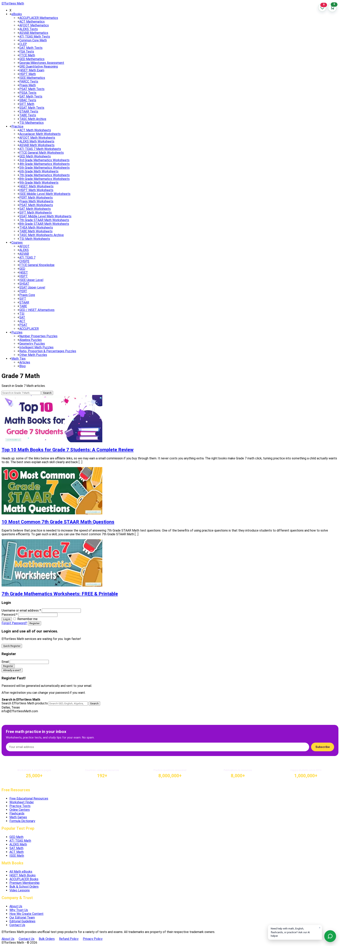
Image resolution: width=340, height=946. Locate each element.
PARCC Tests (28, 81)
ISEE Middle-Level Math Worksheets (44, 194)
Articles (24, 362)
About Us (15, 906)
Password (10, 614)
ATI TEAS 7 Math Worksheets (40, 149)
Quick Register (11, 645)
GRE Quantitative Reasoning (38, 66)
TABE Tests (27, 115)
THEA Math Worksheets (36, 227)
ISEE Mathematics (32, 78)
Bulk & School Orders (24, 886)
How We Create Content (26, 914)
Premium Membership (24, 883)
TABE (23, 306)
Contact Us (17, 925)
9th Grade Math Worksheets (38, 182)
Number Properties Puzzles (38, 336)
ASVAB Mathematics (33, 33)
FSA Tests (26, 51)
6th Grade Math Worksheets (38, 171)
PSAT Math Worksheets (36, 205)
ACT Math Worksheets (35, 130)
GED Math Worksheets (35, 156)
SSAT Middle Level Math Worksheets (45, 216)
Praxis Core (27, 295)
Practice (17, 126)
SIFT (22, 299)
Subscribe (322, 747)
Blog (22, 366)
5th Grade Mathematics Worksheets (44, 167)
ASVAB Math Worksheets (37, 145)
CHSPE (24, 261)
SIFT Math (26, 104)
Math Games (18, 817)
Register (35, 623)
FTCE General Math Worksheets (41, 153)
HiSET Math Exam (31, 70)
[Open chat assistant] (330, 936)
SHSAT (24, 284)
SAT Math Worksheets (35, 209)
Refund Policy (69, 939)
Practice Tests (19, 806)
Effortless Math (13, 3)
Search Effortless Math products (25, 703)
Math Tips (18, 358)
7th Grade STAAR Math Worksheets (44, 220)
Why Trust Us (18, 910)
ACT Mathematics (32, 21)
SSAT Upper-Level (32, 287)
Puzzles (16, 332)
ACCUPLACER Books (23, 879)
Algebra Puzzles (30, 340)
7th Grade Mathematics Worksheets (44, 175)
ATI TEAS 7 (27, 257)
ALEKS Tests (28, 29)
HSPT (23, 276)
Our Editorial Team (22, 917)
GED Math (16, 837)
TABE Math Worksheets (36, 231)
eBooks (16, 14)
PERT (23, 291)
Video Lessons (19, 890)
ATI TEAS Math (20, 841)
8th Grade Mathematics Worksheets (44, 179)
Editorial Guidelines (22, 921)
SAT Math (16, 848)
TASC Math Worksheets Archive (41, 235)
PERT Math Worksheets (36, 197)
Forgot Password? (14, 623)
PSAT (23, 325)
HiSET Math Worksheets (36, 186)
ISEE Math (16, 856)
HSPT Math (27, 74)
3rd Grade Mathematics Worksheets (44, 160)
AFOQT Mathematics (34, 25)
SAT (22, 317)
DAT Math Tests (30, 48)
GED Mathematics (31, 59)
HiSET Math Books (22, 875)
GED (22, 269)
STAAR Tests (28, 111)
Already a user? (12, 670)
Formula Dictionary (22, 821)
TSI (21, 314)
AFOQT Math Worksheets (37, 138)
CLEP (23, 44)
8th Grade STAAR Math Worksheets (44, 224)
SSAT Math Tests (31, 108)
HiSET (23, 272)
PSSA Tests (27, 93)
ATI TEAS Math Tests (34, 36)
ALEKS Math (18, 844)
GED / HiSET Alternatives (37, 310)
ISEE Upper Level (31, 280)
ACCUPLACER (29, 329)
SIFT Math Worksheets (35, 212)
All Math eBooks (20, 871)
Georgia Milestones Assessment (41, 63)
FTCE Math (27, 55)
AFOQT (24, 246)
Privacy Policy (93, 939)
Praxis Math (27, 85)
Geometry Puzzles (32, 343)
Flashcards (16, 813)
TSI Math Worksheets (34, 239)
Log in (6, 619)
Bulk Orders (47, 939)
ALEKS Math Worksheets (36, 141)
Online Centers (19, 810)
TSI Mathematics (31, 123)
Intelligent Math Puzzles (36, 347)
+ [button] (10, 14)
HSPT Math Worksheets (36, 190)
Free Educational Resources (28, 798)
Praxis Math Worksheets (36, 201)
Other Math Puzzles (33, 355)
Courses (17, 242)
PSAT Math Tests (31, 89)
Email (5, 662)
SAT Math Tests (30, 96)
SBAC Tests (27, 100)
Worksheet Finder (21, 802)
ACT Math (16, 852)
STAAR (24, 302)
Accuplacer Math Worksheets (40, 134)
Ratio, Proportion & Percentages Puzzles (47, 351)
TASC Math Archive (32, 119)
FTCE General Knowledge (37, 265)
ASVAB (24, 254)
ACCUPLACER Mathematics (38, 18)
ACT (22, 321)
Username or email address (21, 610)
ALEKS (24, 250)
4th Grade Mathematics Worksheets (44, 164)
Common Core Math (33, 40)
